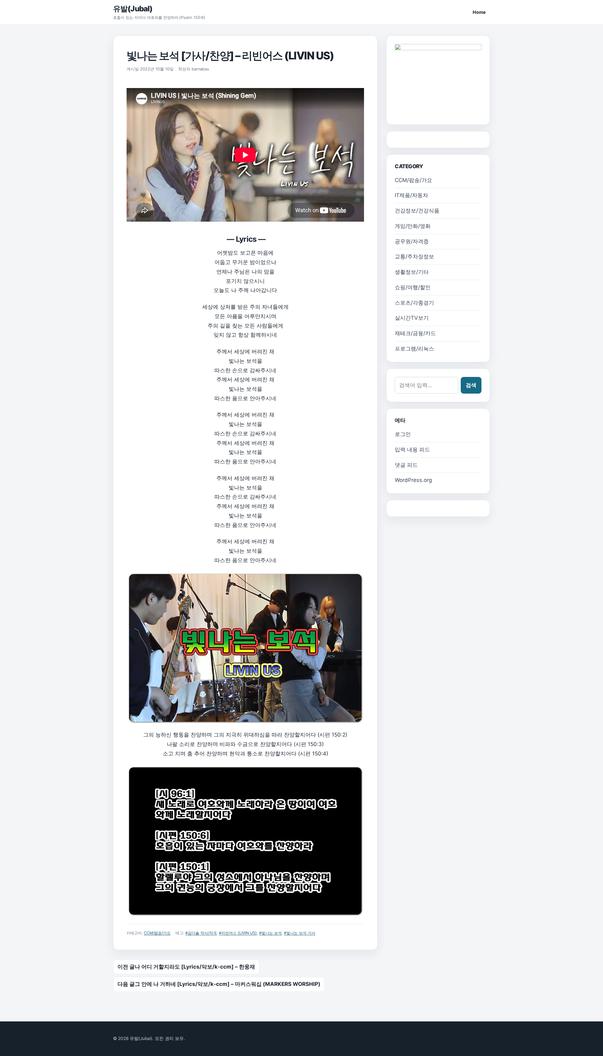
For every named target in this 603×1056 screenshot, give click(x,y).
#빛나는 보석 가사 (299, 933)
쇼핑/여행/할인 (413, 287)
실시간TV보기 (412, 318)
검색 (471, 385)
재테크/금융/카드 (415, 333)
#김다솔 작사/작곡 (201, 933)
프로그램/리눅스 (414, 349)
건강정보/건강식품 (417, 210)
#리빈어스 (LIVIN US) (238, 933)
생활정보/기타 (412, 272)
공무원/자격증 (412, 241)
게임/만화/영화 (413, 226)
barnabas (200, 69)
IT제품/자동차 (411, 195)
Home (479, 12)
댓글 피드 (406, 465)
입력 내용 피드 (412, 449)
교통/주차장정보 (414, 256)
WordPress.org (413, 480)
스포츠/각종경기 (414, 303)
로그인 (403, 434)
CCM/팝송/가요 (157, 933)
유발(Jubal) (132, 8)
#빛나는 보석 (270, 933)
